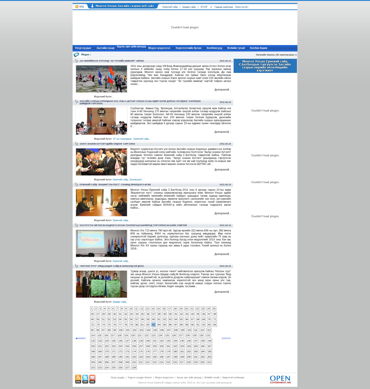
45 (198, 314)
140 (148, 340)
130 (201, 335)
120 (133, 335)
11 (136, 308)
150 (93, 346)
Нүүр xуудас (83, 48)
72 (92, 324)
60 (153, 319)
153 (113, 346)
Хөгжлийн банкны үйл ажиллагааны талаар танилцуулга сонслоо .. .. (290, 54)
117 (113, 335)
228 (134, 367)
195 (155, 357)
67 (192, 319)
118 (119, 335)
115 (99, 335)
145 (182, 340)
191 (127, 357)
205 (100, 362)
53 (114, 319)
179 (168, 351)
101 (128, 330)
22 (197, 308)
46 (203, 314)
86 (170, 324)
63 (170, 319)
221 (209, 362)
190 (120, 357)
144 (175, 340)
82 (148, 324)
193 (141, 357)
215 (168, 362)
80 (137, 324)
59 (148, 319)
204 (93, 362)
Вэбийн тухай (236, 48)
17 (169, 308)
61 (159, 319)
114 (93, 335)
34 (137, 314)
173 (127, 351)
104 (148, 330)
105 (155, 330)
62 (164, 319)
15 (158, 308)
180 (175, 351)
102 (134, 330)
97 (103, 330)
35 (142, 314)
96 (98, 330)
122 (146, 335)
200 (189, 357)
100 (121, 330)
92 (203, 324)
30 (114, 314)
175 (141, 351)
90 (192, 324)
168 (93, 351)
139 (141, 340)
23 (203, 308)
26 (92, 314)
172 (120, 351)
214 (161, 362)
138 (134, 340)
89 (187, 324)
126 (174, 335)
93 (209, 324)
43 (187, 314)
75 (109, 324)
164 (189, 346)
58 (142, 319)
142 (161, 340)
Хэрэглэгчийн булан (188, 48)
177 (155, 351)
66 (187, 319)
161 (168, 346)
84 (159, 324)
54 (120, 319)
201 (196, 357)
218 (189, 362)
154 (120, 346)
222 (93, 367)
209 (127, 362)
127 (181, 335)
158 (148, 346)
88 (181, 324)
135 (113, 340)
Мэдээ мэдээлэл (159, 48)
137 (127, 340)
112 (202, 330)
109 (182, 330)
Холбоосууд (214, 48)
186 (93, 357)
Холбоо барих (258, 48)
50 (98, 319)
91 (198, 324)
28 (103, 314)
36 (148, 314)
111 (195, 330)
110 (189, 330)
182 (189, 351)
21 (192, 308)
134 (107, 340)
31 (120, 314)
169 (100, 351)
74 (103, 324)
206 (107, 362)
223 (100, 367)
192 (134, 357)
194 (148, 357)
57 (137, 319)
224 (107, 367)
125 (167, 335)
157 (141, 346)
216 (175, 362)
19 (180, 308)
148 (202, 340)
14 (153, 308)
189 (113, 357)
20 (186, 308)
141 (155, 340)
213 (154, 362)
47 (209, 314)
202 (202, 357)
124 (160, 335)
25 (214, 308)
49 (92, 319)
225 (113, 367)
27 (98, 314)
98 (109, 330)
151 (100, 346)
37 (153, 314)
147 (196, 340)
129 (194, 335)
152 (107, 346)
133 (100, 340)
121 (140, 335)
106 (162, 330)
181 (182, 351)
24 (208, 308)
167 (209, 346)
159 (155, 346)
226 (120, 367)
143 (168, 340)
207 (113, 362)
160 (161, 346)
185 (209, 351)
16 (164, 308)
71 (214, 319)
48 (214, 314)
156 (134, 346)
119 (126, 335)
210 (134, 362)
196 (161, 357)
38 (159, 314)
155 (127, 346)
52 (109, 319)
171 (113, 351)
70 (209, 319)
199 (182, 357)
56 (131, 319)
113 (209, 330)
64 (176, 319)
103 (141, 330)
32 (125, 314)
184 (202, 351)
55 (125, 319)
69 (203, 319)
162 (175, 346)
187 (100, 357)
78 (125, 324)
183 (196, 351)
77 (120, 324)
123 (153, 335)
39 (164, 314)
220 (202, 362)
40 (170, 314)
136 (120, 340)
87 (176, 324)
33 (131, 314)
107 (169, 330)
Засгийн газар (105, 48)
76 (114, 324)
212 (147, 362)
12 (141, 308)
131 (208, 335)
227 (127, 367)
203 (209, 357)
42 (181, 314)
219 (195, 362)
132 (93, 340)
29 (109, 314)
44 (192, 314)
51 (103, 319)
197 (168, 357)
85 (164, 324)
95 (92, 330)
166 (202, 346)
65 (181, 319)
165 (196, 346)
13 (147, 308)
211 (141, 362)
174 (134, 351)
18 (175, 308)
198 (175, 357)
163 (182, 346)
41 (176, 314)
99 (114, 330)
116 (106, 335)
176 (148, 351)
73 (98, 324)
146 (189, 340)
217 (182, 362)
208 (120, 362)
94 (214, 324)
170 (107, 351)
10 (131, 308)
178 (161, 351)
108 (176, 330)
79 (131, 324)
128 (187, 335)
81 (142, 324)
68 (198, 319)
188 (107, 357)
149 (209, 340)
